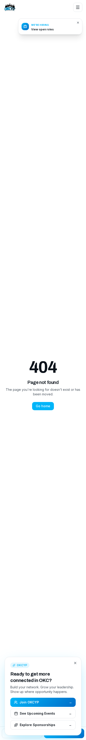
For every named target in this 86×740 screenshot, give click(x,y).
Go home (43, 406)
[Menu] (77, 7)
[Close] (75, 663)
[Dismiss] (78, 22)
